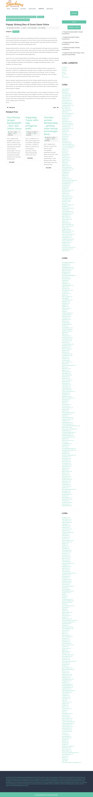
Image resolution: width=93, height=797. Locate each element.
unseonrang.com (66, 360)
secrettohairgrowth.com (67, 182)
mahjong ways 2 (54, 779)
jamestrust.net (65, 151)
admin (24, 27)
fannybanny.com (66, 474)
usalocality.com (65, 524)
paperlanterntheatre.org (67, 626)
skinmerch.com (65, 553)
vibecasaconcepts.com (67, 407)
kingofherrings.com (66, 170)
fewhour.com (65, 334)
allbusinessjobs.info (66, 270)
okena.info (64, 597)
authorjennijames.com (67, 612)
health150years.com (67, 121)
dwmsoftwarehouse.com (68, 654)
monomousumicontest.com (68, 391)
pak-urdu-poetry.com (67, 362)
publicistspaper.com (66, 738)
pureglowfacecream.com (68, 169)
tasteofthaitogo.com (66, 183)
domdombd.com (66, 468)
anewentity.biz (65, 173)
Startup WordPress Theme (42, 795)
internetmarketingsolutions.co (69, 365)
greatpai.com (65, 625)
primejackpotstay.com (67, 494)
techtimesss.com (66, 116)
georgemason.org (66, 264)
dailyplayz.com (65, 469)
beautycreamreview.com (68, 644)
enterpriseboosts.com (67, 142)
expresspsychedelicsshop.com (69, 661)
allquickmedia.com (66, 165)
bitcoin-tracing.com (66, 749)
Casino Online (32, 8)
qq (62, 75)
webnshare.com (66, 342)
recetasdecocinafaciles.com (68, 622)
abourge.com (65, 631)
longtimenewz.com (66, 481)
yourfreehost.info (66, 571)
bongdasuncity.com (66, 319)
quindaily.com (65, 739)
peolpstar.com (65, 111)
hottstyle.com (65, 682)
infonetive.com (65, 193)
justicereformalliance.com (68, 563)
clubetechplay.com (66, 466)
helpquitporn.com (66, 677)
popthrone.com (65, 286)
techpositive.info (66, 358)
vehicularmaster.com (67, 529)
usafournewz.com (66, 525)
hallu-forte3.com (66, 216)
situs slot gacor (12, 779)
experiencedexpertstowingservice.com (71, 425)
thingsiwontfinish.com (67, 505)
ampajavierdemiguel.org (67, 532)
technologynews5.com (67, 713)
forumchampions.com (67, 100)
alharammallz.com (66, 635)
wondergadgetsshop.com (68, 591)
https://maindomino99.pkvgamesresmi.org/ (17, 785)
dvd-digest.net (65, 206)
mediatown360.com (66, 229)
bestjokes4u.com (66, 301)
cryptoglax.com (65, 564)
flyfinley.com (65, 295)
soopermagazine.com (67, 724)
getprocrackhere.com (67, 471)
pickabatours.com (66, 273)
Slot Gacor (23, 8)
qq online (64, 69)
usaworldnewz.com (66, 520)
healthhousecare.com (67, 674)
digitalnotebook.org (66, 316)
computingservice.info (67, 355)
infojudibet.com (65, 280)
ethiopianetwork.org (66, 345)
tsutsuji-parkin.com (66, 615)
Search (74, 13)
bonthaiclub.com (66, 578)
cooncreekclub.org (66, 95)
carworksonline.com (67, 115)
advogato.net (65, 138)
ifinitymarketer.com (66, 476)
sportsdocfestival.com (67, 502)
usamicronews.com (66, 486)
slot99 (81, 784)
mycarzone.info (65, 406)
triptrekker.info (65, 401)
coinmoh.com (65, 646)
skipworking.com (66, 154)
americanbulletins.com (67, 636)
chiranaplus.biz (65, 209)
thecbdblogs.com (66, 245)
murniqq (8, 784)
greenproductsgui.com (67, 329)
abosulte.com (65, 741)
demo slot (44, 782)
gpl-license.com (65, 671)
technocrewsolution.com (68, 124)
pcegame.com (65, 705)
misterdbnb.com (66, 445)
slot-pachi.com (65, 321)
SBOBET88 (41, 8)
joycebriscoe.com (66, 537)
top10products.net (66, 272)
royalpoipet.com (66, 451)
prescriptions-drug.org (67, 123)
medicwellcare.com (66, 414)
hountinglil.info (65, 298)
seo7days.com (65, 177)
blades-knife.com (66, 378)
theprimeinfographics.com (68, 435)
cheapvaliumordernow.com (68, 437)
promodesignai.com (66, 736)
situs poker (64, 70)
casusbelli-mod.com (67, 579)
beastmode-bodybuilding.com (69, 275)
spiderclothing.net (66, 589)
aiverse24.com (65, 742)
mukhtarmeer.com (66, 697)
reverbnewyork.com (66, 551)
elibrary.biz (64, 604)
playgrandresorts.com (67, 499)
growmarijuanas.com (67, 340)
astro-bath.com (65, 607)
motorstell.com (65, 120)
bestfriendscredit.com (67, 602)
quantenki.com (65, 411)
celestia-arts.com (66, 98)
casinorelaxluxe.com (67, 464)
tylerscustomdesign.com (68, 113)
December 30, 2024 (14, 27)
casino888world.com (67, 443)
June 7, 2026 (13, 131)
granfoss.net (65, 221)
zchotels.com (65, 710)
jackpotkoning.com (66, 478)
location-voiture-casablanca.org (69, 429)
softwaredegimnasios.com (68, 723)
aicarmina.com (65, 538)
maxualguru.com (66, 318)
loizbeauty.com (65, 155)
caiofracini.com (65, 357)
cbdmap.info (65, 282)
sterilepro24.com (66, 420)
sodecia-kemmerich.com (68, 440)
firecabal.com (65, 666)
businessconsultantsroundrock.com (70, 752)
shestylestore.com (66, 504)
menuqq (84, 782)
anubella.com (65, 744)
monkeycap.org (65, 131)
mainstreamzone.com (67, 339)
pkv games (76, 780)
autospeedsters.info (66, 388)
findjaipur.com (65, 543)
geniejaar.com (65, 304)
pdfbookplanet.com (66, 371)
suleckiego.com (65, 250)
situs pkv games (54, 777)
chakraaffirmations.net (67, 300)
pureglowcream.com (67, 178)
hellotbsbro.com (66, 352)
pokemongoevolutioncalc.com (69, 489)
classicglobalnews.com (67, 754)
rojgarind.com (65, 332)
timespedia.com (66, 159)
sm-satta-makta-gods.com (68, 721)
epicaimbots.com (66, 658)
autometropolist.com (67, 643)
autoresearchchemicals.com (68, 247)
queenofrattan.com (66, 373)
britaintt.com (65, 757)
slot (82, 777)
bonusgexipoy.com (66, 463)
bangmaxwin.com (66, 191)
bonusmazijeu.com (66, 458)
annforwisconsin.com (67, 542)
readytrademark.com (67, 728)
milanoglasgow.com (66, 214)
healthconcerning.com (67, 331)
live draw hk (65, 67)
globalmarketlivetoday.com (68, 669)
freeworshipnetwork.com (68, 628)
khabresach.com (66, 244)
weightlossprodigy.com (67, 313)
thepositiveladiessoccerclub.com (69, 620)
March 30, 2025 (51, 137)
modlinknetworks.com (67, 479)
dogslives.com (65, 370)
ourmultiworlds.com (66, 93)
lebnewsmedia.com (66, 582)
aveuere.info (65, 326)
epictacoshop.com (66, 195)
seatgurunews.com (66, 592)
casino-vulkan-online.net (67, 226)
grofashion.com (65, 487)
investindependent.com (67, 687)
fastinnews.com (65, 473)
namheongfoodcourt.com (68, 213)
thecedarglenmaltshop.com (68, 262)
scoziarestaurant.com (67, 731)
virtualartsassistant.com (67, 433)
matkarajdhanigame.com (68, 285)
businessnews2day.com (67, 417)
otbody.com (64, 149)
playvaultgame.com (66, 497)
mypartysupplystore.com (68, 540)
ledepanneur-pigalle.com (68, 204)
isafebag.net (65, 139)
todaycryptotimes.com (67, 718)
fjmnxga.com (65, 188)
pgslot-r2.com (65, 707)
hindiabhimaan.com (66, 242)
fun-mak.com (65, 442)
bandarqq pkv (20, 777)
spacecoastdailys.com (67, 726)
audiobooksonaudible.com (68, 746)
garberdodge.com (66, 106)
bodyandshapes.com (67, 751)
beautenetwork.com (66, 747)
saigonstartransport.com (68, 190)
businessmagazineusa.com (68, 412)
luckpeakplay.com (66, 484)
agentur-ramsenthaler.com (68, 398)
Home (8, 8)
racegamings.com (66, 492)
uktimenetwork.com (66, 519)
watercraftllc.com (66, 630)
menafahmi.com (66, 695)
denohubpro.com (66, 376)
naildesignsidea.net (66, 623)
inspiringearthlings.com (67, 685)
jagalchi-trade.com (66, 558)
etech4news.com (66, 659)
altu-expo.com (65, 610)
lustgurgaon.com (66, 303)
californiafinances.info (67, 198)
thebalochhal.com (66, 527)
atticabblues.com (66, 641)
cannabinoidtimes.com (67, 327)
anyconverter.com (66, 157)
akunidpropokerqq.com (67, 599)
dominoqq (64, 73)
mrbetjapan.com (66, 172)
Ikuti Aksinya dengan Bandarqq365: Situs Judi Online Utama (14, 123)
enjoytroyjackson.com (67, 656)
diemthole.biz (65, 162)
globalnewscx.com (66, 368)
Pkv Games (15, 8)
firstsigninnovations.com (67, 105)
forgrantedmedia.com (67, 110)
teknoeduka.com (66, 715)
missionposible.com (66, 232)
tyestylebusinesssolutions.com (69, 450)
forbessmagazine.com (67, 667)
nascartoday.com (66, 698)
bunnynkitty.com (66, 185)
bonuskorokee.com (66, 461)
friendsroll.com (65, 587)
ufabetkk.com (65, 164)
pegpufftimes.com (66, 97)
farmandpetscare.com (67, 353)
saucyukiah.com (66, 89)
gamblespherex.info (66, 396)
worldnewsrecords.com (67, 419)
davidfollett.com (65, 548)
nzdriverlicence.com (67, 702)
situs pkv (35, 777)
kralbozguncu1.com (66, 689)
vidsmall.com (65, 415)
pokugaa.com (65, 495)
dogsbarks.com (65, 653)
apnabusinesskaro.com (67, 249)
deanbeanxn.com (66, 283)
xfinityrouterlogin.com (67, 235)
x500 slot (61, 777)
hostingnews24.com (66, 680)
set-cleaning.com (66, 734)
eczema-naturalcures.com (68, 605)
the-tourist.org (65, 136)
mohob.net (64, 311)
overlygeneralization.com (68, 344)
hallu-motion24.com (66, 217)
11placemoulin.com (66, 308)
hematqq (13, 784)
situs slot (67, 777)
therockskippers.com (67, 219)
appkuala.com (65, 175)
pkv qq (7, 777)
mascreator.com (66, 693)
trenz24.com (65, 152)
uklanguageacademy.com (68, 267)
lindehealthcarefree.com (67, 269)
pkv (36, 784)
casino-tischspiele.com (67, 147)
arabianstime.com (66, 640)
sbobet (72, 777)
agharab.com (65, 617)
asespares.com (65, 638)
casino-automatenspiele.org (68, 146)
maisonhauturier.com (67, 692)
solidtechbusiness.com (67, 422)
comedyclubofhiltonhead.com (69, 432)
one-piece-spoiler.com (67, 380)
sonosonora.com (66, 584)
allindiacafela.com (66, 222)
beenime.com (65, 438)
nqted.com (64, 700)
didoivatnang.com (66, 651)
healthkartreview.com (67, 675)
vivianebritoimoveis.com (67, 128)
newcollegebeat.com (67, 550)
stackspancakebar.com (67, 211)
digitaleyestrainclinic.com (68, 231)
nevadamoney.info (66, 201)
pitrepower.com (65, 227)
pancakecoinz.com (66, 293)
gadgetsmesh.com (66, 347)
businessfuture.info (66, 278)
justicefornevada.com (67, 349)
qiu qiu (63, 72)
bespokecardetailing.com (68, 600)
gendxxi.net (64, 402)
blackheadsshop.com (67, 427)
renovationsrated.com (67, 729)
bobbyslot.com (65, 306)
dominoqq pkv (65, 77)
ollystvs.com (65, 367)
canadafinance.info (66, 200)
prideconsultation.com (67, 296)
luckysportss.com (66, 482)
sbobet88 (50, 782)
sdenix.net (64, 133)
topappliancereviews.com (68, 239)
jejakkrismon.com (66, 160)
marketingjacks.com (67, 237)
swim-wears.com (66, 108)
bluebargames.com (66, 102)
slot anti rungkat (22, 779)
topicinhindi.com (66, 265)
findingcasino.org (66, 383)
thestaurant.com (66, 453)
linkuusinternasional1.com (68, 586)
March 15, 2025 (32, 131)
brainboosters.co (66, 533)
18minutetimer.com (66, 335)
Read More (12, 162)
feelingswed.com (66, 664)
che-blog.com (65, 291)
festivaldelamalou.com (67, 103)
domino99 (13, 777)
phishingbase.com (66, 491)
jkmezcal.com (65, 446)
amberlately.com (66, 535)
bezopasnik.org (65, 186)
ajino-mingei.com (66, 569)
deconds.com (65, 759)
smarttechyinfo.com (66, 314)
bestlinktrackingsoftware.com (69, 455)
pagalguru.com (65, 703)
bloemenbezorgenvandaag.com (69, 180)
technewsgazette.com (67, 167)
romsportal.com (65, 500)
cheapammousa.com (67, 618)
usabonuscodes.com (67, 720)
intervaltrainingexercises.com (69, 448)
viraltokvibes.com (66, 126)
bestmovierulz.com (66, 556)
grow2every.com (66, 672)
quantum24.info (65, 409)
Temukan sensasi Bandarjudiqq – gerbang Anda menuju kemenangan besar (51, 125)
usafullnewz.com (66, 517)
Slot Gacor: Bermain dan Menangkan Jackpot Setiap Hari (21, 16)
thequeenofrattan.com (67, 375)
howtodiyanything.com (67, 684)
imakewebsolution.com (67, 290)
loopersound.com (66, 560)
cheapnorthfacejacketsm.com (69, 573)
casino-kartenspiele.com (68, 144)
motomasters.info (66, 404)
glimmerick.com (66, 547)
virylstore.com (65, 118)
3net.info (64, 594)
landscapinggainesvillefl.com (68, 690)
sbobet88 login (68, 782)
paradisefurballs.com (67, 324)
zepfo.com (64, 711)
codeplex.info (65, 596)
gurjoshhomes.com (66, 574)
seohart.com (65, 733)
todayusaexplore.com (67, 522)
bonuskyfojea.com (66, 460)
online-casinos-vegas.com (68, 234)
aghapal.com (65, 609)
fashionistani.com (66, 662)
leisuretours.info (65, 350)
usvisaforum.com (66, 555)
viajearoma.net (65, 613)
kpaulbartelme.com (66, 430)
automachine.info (66, 386)
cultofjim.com (65, 545)
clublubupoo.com (66, 456)
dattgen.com (65, 649)
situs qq (62, 779)
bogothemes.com (66, 568)
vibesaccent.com (66, 530)
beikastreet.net (65, 90)
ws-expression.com (66, 708)
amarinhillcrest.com (66, 134)
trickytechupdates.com (67, 240)
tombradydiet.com (66, 576)
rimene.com (65, 203)
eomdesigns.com (66, 399)
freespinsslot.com (66, 322)
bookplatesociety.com (67, 581)
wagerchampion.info (66, 389)
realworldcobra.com (66, 384)
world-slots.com (66, 288)
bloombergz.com (66, 141)
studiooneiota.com (66, 381)
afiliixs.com (64, 633)
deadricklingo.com (66, 393)
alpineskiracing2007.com (68, 224)
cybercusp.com (65, 756)
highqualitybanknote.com (68, 679)
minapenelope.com (66, 561)
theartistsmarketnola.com (68, 208)
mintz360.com (65, 309)
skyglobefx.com (66, 394)
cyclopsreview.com (66, 648)
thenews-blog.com (66, 716)
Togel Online (49, 8)
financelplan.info (66, 277)
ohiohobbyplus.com (66, 566)
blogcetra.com (65, 363)
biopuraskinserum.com (67, 196)
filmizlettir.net (65, 92)
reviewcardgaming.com (67, 424)
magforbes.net (65, 129)
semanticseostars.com (67, 337)
